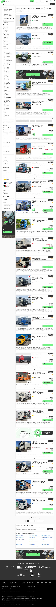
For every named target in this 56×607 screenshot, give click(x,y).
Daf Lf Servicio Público (46, 535)
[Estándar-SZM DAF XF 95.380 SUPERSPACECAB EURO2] (23, 205)
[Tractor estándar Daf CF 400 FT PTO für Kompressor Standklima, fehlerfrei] (23, 466)
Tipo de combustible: (6, 142)
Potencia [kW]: (5, 133)
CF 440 (7, 72)
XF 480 (8, 52)
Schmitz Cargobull (8, 42)
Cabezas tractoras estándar (23, 121)
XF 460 (8, 56)
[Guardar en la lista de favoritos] (52, 17)
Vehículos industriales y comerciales (8, 10)
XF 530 (7, 59)
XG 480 (8, 86)
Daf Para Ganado (45, 542)
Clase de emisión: (6, 146)
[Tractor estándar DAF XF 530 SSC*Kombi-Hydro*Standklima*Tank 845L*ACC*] (23, 281)
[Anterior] (17, 20)
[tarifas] (8, 222)
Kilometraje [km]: (6, 129)
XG (5, 84)
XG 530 (7, 87)
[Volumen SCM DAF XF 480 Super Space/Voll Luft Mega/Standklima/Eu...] (23, 224)
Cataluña (8, 180)
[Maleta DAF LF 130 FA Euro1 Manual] (23, 57)
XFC (5, 114)
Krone (6, 38)
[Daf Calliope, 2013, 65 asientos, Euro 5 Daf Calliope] (23, 39)
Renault (6, 34)
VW (5, 31)
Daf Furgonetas (32, 544)
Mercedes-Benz (8, 25)
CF (5, 65)
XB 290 (7, 106)
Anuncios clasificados (9, 198)
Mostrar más (35, 546)
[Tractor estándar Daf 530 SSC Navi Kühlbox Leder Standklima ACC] (23, 86)
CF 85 (7, 67)
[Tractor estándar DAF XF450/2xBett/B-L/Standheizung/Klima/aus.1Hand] (23, 262)
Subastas (6, 199)
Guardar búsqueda (35, 517)
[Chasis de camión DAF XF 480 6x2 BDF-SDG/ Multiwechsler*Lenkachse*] (23, 396)
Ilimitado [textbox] (6, 177)
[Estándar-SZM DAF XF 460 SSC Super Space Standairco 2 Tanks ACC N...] (23, 485)
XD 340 (7, 96)
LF (5, 75)
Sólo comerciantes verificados (7, 208)
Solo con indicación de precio (8, 123)
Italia (7, 186)
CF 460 (7, 68)
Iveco (6, 30)
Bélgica (8, 185)
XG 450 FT (8, 88)
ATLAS (6, 41)
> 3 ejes (6, 161)
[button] (54, 1)
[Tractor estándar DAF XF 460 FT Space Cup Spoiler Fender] (23, 340)
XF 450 (7, 63)
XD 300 (7, 94)
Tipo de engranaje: (6, 151)
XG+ (5, 90)
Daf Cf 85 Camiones (33, 535)
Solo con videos (7, 205)
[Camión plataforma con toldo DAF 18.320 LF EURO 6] (23, 130)
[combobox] (8, 177)
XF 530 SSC (9, 60)
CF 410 (7, 71)
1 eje (5, 157)
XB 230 (7, 105)
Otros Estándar (40, 121)
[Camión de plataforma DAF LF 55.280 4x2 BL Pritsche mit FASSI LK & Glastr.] (23, 377)
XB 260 (7, 104)
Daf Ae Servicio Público (20, 539)
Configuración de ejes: (7, 155)
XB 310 (7, 108)
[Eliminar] (49, 4)
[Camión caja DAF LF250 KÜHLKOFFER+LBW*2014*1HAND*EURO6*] (23, 446)
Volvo (6, 37)
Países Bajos (9, 182)
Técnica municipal (7, 14)
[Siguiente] (30, 20)
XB (5, 102)
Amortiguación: (5, 163)
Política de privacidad (22, 604)
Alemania (8, 183)
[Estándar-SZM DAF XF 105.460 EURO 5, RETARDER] (23, 504)
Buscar (53, 4)
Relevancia (48, 8)
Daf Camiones (19, 544)
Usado (6, 193)
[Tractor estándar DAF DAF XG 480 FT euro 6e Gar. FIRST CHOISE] (23, 20)
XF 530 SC (9, 62)
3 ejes (6, 160)
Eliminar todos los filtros (26, 11)
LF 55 (7, 79)
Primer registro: (5, 138)
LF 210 (7, 82)
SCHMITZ (6, 40)
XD (5, 93)
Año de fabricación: (6, 125)
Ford (6, 33)
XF (5, 50)
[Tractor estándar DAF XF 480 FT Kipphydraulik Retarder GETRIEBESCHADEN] (23, 167)
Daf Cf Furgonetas (32, 539)
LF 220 (7, 76)
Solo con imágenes (8, 204)
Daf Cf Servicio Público (33, 542)
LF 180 (7, 80)
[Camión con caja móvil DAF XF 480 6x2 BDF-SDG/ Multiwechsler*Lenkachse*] (23, 415)
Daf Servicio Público (45, 544)
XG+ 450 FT (8, 91)
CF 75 (7, 70)
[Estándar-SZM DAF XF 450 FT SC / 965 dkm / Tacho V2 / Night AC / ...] (23, 321)
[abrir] (34, 31)
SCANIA (6, 35)
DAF (6, 24)
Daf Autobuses (19, 542)
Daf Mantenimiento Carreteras (47, 537)
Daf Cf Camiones (32, 537)
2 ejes (6, 158)
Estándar (32, 121)
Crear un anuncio (7, 231)
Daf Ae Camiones (19, 535)
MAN (6, 28)
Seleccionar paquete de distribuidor (33, 74)
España (6, 173)
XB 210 (7, 109)
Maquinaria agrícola (8, 15)
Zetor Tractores (48, 121)
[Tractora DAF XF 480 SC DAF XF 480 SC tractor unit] (23, 359)
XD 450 (7, 98)
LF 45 (7, 78)
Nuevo (6, 192)
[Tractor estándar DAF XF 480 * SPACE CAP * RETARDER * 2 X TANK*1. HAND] (23, 149)
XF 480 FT (8, 57)
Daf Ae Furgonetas (20, 537)
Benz (6, 27)
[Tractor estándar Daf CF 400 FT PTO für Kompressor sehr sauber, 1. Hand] (23, 105)
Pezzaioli (6, 44)
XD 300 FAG (8, 97)
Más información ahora (47, 433)
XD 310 (7, 100)
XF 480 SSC (9, 53)
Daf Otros (43, 539)
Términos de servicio (30, 604)
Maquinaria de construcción (9, 12)
